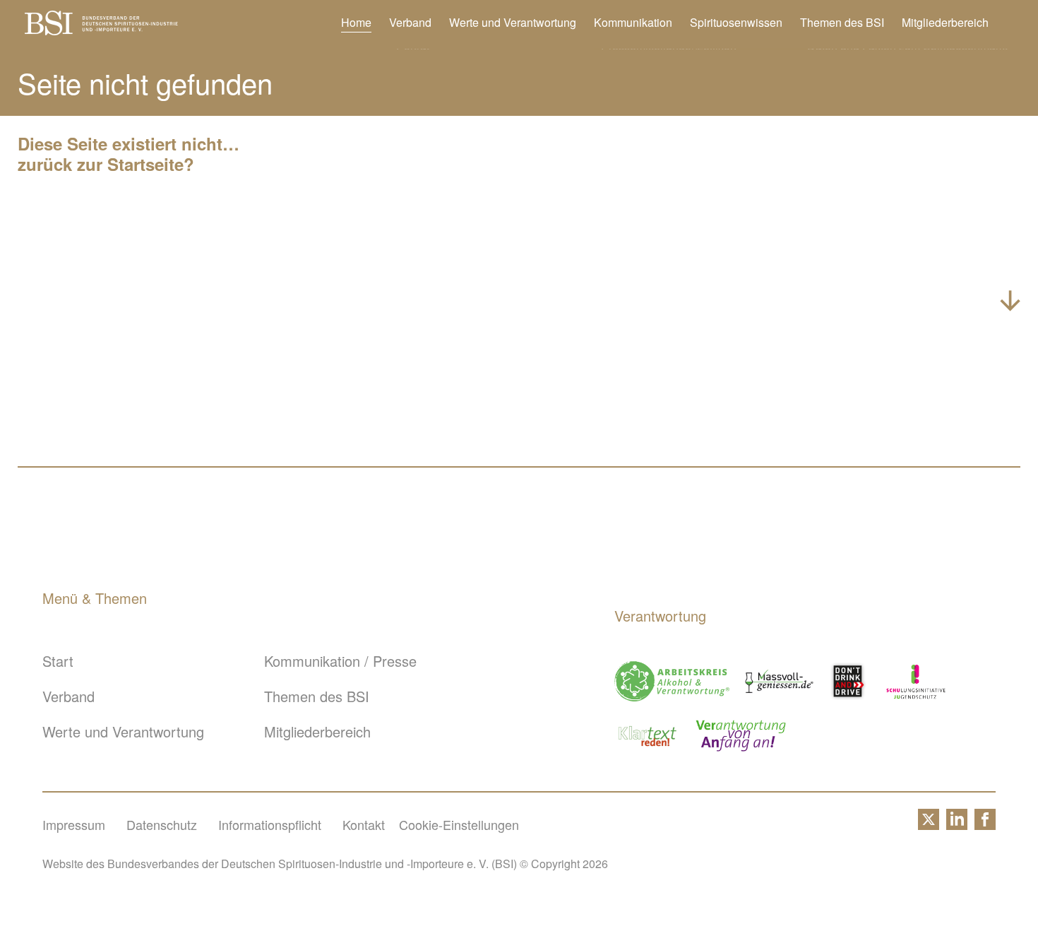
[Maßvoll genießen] (779, 681)
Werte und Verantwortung (512, 22)
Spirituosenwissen (736, 22)
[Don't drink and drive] (850, 681)
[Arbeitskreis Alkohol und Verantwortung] (671, 681)
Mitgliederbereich (945, 22)
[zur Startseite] (101, 29)
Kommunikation (633, 22)
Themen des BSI (842, 22)
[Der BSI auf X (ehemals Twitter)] (928, 824)
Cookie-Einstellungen (459, 824)
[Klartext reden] (647, 736)
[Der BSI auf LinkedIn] (956, 824)
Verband (410, 22)
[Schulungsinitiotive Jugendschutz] (915, 681)
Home (356, 22)
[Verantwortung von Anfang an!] (741, 736)
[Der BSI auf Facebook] (985, 824)
